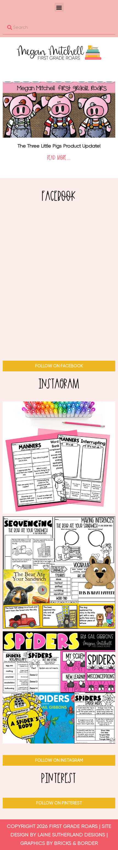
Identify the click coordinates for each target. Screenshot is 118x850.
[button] (59, 7)
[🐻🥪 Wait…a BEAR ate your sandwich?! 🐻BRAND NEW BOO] (59, 572)
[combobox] (59, 27)
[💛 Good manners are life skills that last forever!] (59, 457)
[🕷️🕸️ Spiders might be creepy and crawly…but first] (59, 687)
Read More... (59, 158)
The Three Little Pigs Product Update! (59, 146)
